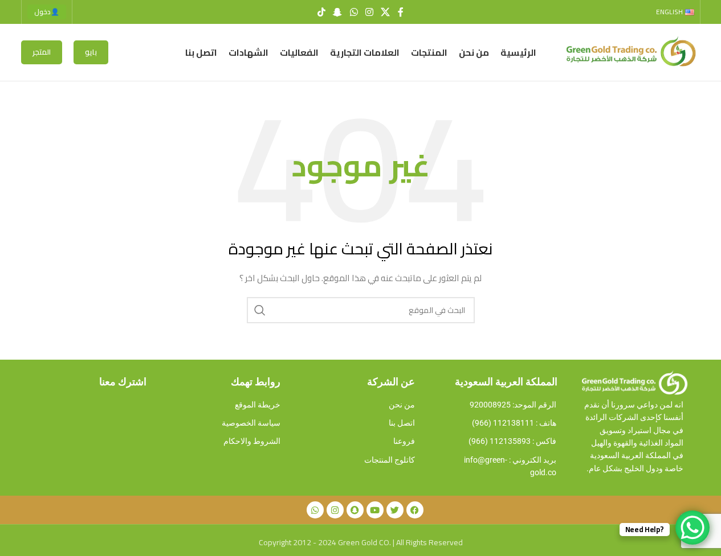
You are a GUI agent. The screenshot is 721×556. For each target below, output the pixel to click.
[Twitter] (395, 509)
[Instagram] (335, 509)
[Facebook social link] (401, 11)
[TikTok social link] (321, 11)
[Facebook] (414, 509)
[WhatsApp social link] (353, 11)
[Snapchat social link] (337, 11)
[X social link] (385, 11)
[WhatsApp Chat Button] (692, 527)
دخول (46, 11)
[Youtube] (375, 509)
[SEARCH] (260, 310)
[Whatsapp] (315, 509)
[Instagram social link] (369, 11)
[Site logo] (629, 51)
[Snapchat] (355, 509)
